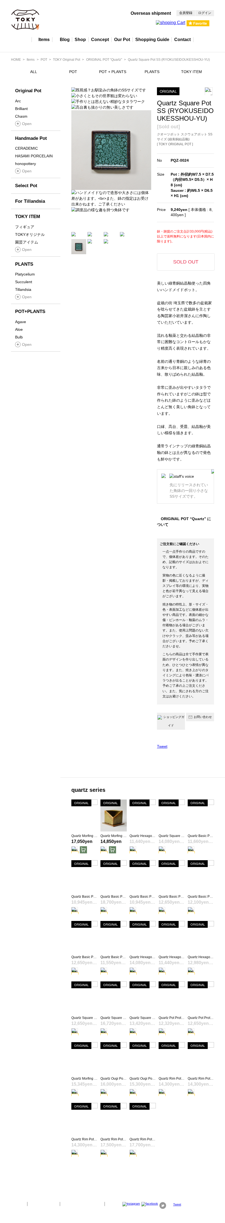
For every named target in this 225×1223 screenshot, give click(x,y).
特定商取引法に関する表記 (82, 1203)
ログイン (204, 13)
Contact (182, 39)
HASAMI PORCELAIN (34, 156)
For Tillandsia (30, 201)
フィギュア (24, 227)
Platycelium (25, 274)
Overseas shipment (151, 13)
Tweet (162, 746)
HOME (16, 60)
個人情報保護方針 (44, 1203)
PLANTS (152, 71)
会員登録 (185, 13)
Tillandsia (23, 289)
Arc (18, 101)
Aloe (19, 329)
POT (44, 60)
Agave (20, 322)
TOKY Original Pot (66, 60)
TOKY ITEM (191, 71)
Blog (65, 39)
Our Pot (122, 39)
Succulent (23, 282)
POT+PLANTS (30, 311)
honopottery (25, 163)
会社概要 (17, 1203)
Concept (100, 39)
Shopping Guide (152, 39)
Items (44, 39)
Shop (80, 39)
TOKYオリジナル (30, 234)
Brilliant (21, 108)
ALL (33, 71)
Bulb (19, 337)
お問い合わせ (203, 716)
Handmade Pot (31, 138)
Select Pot (26, 185)
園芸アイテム (26, 242)
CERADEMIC (26, 148)
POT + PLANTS (112, 71)
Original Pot (28, 90)
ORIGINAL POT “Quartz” (104, 60)
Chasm (21, 116)
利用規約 (115, 1203)
